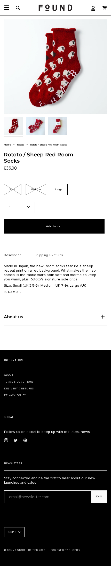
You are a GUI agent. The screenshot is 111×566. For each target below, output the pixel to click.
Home (7, 144)
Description (12, 255)
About (8, 374)
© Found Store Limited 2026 (24, 550)
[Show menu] (6, 8)
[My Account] (93, 8)
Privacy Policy (15, 395)
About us (13, 316)
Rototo (20, 144)
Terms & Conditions (19, 381)
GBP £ (12, 532)
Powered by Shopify (65, 550)
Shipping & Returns (49, 255)
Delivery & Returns (19, 388)
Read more (13, 292)
